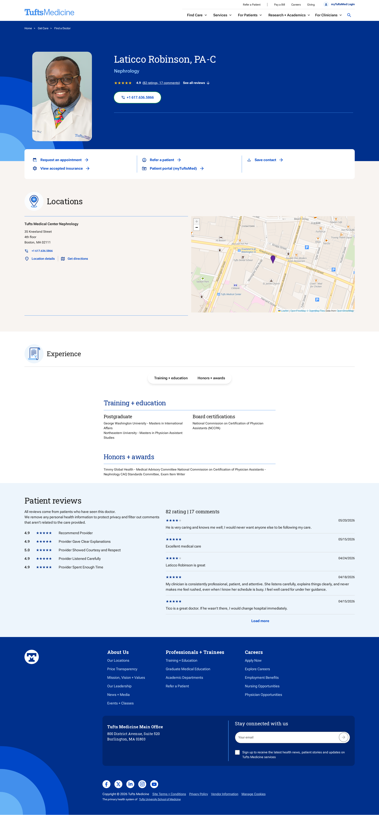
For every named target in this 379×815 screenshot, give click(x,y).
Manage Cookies (254, 794)
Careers (296, 4)
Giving (311, 4)
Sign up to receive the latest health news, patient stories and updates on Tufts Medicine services (293, 754)
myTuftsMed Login (343, 4)
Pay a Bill (279, 4)
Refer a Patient (251, 4)
